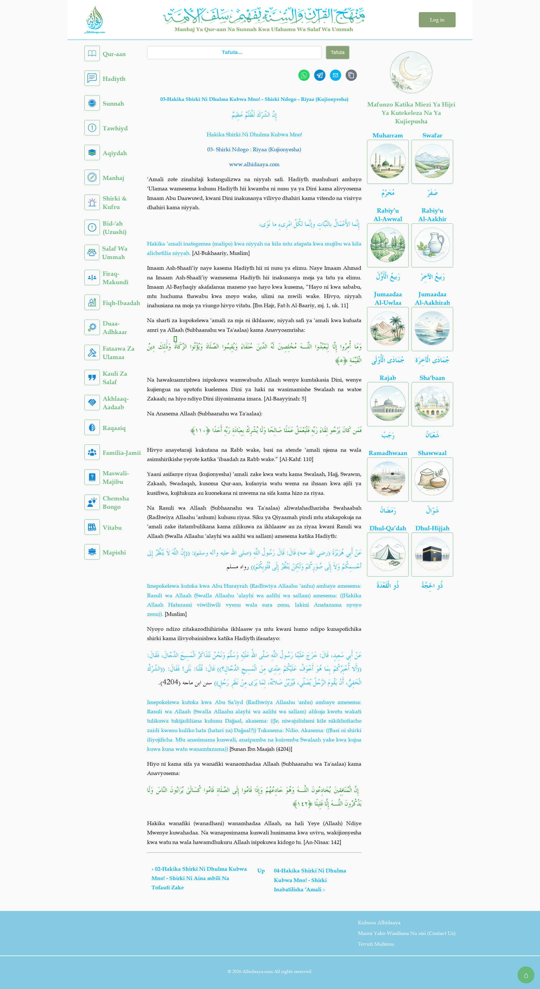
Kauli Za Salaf (115, 378)
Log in (437, 20)
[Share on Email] (335, 75)
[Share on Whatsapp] (304, 75)
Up (261, 870)
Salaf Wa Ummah (114, 253)
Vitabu (112, 527)
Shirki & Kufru (115, 203)
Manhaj (113, 178)
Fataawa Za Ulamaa (118, 353)
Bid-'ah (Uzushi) (115, 228)
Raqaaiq (114, 428)
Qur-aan (114, 54)
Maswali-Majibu (116, 477)
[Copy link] (351, 75)
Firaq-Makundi (116, 278)
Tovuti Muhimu (376, 944)
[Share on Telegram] (319, 75)
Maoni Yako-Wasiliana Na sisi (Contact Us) (407, 933)
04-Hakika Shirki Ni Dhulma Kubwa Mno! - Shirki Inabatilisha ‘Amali (310, 880)
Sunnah (113, 103)
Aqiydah (115, 153)
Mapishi (114, 552)
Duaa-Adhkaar (115, 328)
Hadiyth (114, 79)
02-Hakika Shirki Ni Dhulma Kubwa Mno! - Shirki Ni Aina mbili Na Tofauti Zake (199, 878)
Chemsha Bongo (116, 502)
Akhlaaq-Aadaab (116, 403)
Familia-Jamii (122, 452)
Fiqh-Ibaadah (121, 303)
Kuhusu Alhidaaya (379, 922)
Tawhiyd (115, 128)
